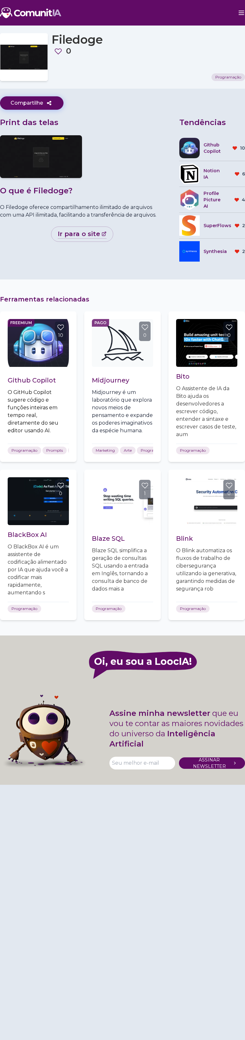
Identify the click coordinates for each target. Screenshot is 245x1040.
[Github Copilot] (38, 343)
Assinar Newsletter (209, 763)
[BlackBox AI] (38, 501)
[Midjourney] (122, 343)
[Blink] (206, 501)
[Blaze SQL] (122, 501)
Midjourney (110, 380)
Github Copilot (32, 380)
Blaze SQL (108, 538)
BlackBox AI (27, 535)
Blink (184, 538)
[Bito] (206, 343)
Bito (182, 376)
